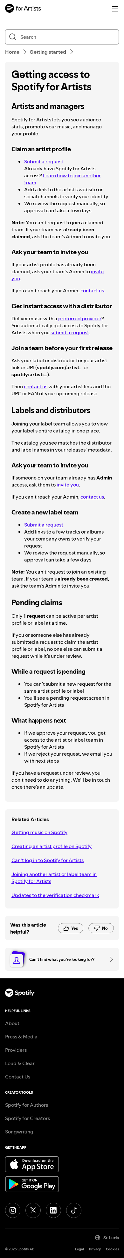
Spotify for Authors (26, 1104)
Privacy (95, 1249)
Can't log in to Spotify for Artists (47, 860)
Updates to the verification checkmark (55, 895)
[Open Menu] (115, 9)
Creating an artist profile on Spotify (51, 846)
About (12, 1023)
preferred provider (79, 318)
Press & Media (21, 1036)
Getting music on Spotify (39, 832)
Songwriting (19, 1131)
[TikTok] (73, 1210)
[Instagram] (12, 1210)
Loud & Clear (20, 1063)
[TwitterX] (33, 1210)
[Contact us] (109, 959)
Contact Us (17, 1076)
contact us (92, 290)
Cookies (112, 1249)
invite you (68, 484)
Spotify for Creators (27, 1118)
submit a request (70, 332)
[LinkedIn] (53, 1210)
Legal (79, 1249)
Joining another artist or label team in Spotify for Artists (54, 878)
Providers (16, 1049)
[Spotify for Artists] (23, 9)
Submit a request (43, 161)
